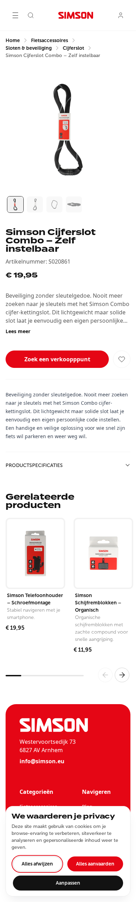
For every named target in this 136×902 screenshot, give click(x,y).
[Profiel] (120, 15)
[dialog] (68, 851)
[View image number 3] (54, 204)
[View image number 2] (35, 204)
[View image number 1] (15, 204)
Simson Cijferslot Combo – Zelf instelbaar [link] (53, 55)
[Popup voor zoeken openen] (30, 15)
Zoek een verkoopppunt (57, 359)
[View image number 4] (74, 204)
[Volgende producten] (122, 675)
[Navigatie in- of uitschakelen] (15, 15)
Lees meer (18, 331)
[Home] (75, 15)
